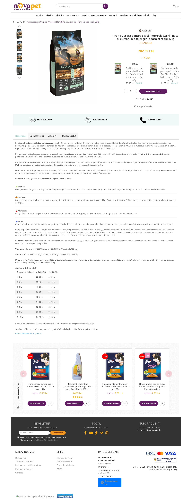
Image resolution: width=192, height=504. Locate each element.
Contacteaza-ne (111, 482)
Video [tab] (52, 135)
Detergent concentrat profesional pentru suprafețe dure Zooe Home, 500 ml (77, 386)
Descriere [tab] (20, 135)
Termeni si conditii (24, 461)
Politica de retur (64, 461)
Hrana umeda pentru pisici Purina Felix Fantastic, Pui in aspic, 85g (115, 386)
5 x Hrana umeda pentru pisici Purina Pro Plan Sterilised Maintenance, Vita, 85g (134, 74)
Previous (19, 26)
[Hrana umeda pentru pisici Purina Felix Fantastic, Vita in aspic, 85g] (40, 366)
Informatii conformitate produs (28, 333)
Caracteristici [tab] (37, 135)
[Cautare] (105, 6)
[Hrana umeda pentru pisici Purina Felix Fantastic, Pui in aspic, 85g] (115, 366)
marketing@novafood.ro (151, 430)
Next (19, 77)
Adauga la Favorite (144, 106)
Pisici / (22, 22)
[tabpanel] (67, 64)
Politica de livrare (23, 469)
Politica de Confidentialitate (46, 440)
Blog (154, 15)
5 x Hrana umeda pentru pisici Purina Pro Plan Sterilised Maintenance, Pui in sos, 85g (169, 74)
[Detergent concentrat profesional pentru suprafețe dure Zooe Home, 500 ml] (77, 366)
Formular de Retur (65, 465)
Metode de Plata (64, 457)
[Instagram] (106, 432)
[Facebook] (85, 432)
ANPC (59, 469)
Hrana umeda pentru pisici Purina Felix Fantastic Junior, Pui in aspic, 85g (152, 386)
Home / (16, 22)
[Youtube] (90, 432)
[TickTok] (96, 432)
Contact (19, 472)
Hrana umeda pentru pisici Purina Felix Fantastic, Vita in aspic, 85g (40, 386)
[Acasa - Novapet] (27, 6)
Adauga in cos (153, 91)
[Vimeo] (101, 432)
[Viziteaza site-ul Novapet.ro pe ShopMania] (65, 496)
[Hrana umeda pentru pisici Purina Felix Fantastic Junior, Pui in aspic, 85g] (152, 366)
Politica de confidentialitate (28, 465)
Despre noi (20, 457)
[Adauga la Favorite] (50, 403)
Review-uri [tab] (68, 135)
